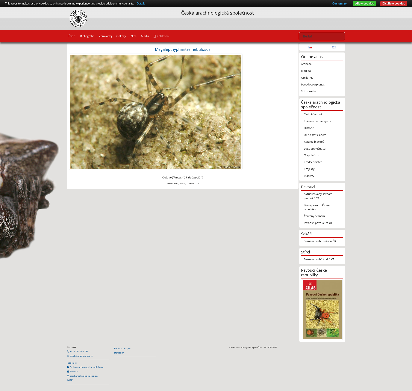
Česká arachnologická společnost (86, 367)
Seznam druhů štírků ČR (319, 259)
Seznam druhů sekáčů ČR (320, 241)
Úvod (71, 36)
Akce (133, 36)
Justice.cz (72, 362)
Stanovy (309, 176)
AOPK (70, 380)
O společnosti (312, 155)
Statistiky (119, 352)
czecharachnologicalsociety (83, 375)
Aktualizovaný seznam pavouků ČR (318, 196)
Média (145, 36)
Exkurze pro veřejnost (318, 121)
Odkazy (121, 36)
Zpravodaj (105, 36)
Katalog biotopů (314, 142)
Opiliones (307, 77)
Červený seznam (314, 216)
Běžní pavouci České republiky (317, 207)
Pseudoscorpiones (313, 84)
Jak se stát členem (315, 135)
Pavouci (73, 371)
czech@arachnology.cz (81, 355)
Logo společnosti (315, 148)
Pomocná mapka (122, 348)
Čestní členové (313, 114)
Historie (309, 128)
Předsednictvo (313, 162)
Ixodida (306, 71)
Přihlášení (162, 36)
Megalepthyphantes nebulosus (183, 49)
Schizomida (308, 91)
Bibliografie (87, 36)
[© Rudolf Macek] (155, 111)
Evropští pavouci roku (318, 223)
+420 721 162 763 (78, 351)
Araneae (306, 64)
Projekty (309, 169)
